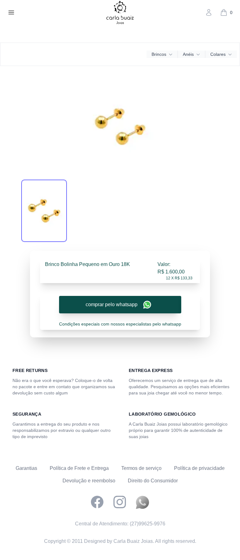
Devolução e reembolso (88, 480)
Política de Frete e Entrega (79, 468)
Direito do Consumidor (153, 480)
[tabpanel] (120, 126)
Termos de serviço (141, 468)
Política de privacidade (199, 468)
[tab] (44, 211)
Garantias (26, 468)
